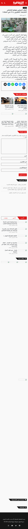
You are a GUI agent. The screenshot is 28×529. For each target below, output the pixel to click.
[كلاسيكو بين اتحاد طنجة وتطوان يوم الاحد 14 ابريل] (14, 263)
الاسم (25, 156)
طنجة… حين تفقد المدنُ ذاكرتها (11, 251)
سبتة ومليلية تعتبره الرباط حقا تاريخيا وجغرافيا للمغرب (10, 223)
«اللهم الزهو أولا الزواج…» (10, 236)
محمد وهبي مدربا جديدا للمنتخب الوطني (17, 192)
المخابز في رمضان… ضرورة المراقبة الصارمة (16, 184)
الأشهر (14, 218)
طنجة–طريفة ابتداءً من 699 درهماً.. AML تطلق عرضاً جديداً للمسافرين (7, 122)
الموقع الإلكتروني (23, 167)
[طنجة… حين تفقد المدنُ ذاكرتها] (22, 252)
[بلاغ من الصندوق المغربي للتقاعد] (7, 100)
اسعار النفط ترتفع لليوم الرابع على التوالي (22, 107)
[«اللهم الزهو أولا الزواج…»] (22, 238)
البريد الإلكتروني (23, 161)
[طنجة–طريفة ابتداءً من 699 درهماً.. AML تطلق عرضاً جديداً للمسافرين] (7, 116)
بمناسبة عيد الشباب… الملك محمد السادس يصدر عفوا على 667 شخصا (9, 244)
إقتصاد (25, 7)
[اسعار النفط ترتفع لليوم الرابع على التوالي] (21, 100)
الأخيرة (22, 218)
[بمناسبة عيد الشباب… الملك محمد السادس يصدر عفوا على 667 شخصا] (22, 245)
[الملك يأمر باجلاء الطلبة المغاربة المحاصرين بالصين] (23, 437)
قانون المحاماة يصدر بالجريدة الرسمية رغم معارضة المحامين (9, 230)
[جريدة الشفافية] (18, 3)
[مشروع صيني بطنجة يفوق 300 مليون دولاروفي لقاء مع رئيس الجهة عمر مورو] (23, 319)
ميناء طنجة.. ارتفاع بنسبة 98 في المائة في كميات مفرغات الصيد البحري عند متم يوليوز (21, 123)
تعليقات (6, 218)
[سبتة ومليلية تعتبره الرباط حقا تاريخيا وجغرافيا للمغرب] (22, 224)
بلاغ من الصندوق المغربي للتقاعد (9, 106)
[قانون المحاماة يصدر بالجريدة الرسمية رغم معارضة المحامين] (22, 231)
